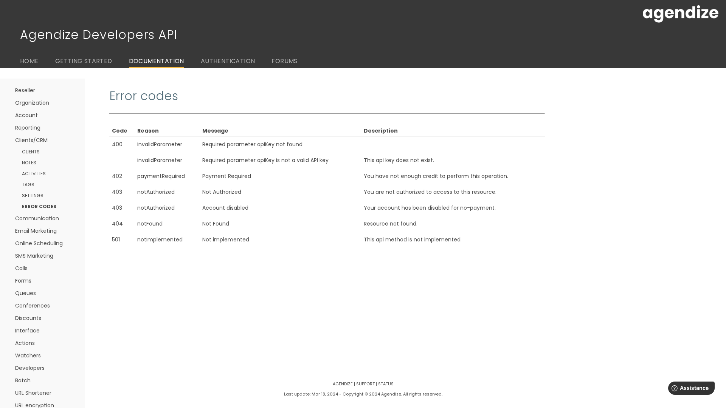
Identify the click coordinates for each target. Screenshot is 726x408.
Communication (37, 218)
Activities (34, 173)
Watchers (28, 355)
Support (365, 384)
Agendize (343, 384)
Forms (23, 280)
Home (29, 61)
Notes (29, 162)
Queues (25, 293)
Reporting (27, 127)
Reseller (25, 90)
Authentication (228, 61)
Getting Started (83, 61)
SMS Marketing (34, 256)
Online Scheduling (39, 243)
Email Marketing (36, 231)
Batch (23, 380)
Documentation (156, 61)
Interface (27, 330)
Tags (28, 184)
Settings (32, 195)
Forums (284, 61)
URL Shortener (33, 393)
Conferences (32, 305)
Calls (21, 268)
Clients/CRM (31, 140)
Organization (32, 103)
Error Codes (39, 206)
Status (386, 384)
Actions (25, 343)
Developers (30, 368)
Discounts (28, 318)
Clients (31, 151)
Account (26, 115)
